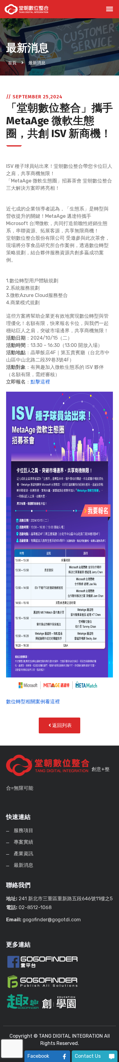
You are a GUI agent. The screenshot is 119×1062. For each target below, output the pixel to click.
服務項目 (23, 830)
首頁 (12, 62)
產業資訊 (23, 853)
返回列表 (61, 725)
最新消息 (36, 62)
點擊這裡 (40, 382)
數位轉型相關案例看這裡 (33, 701)
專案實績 (23, 842)
